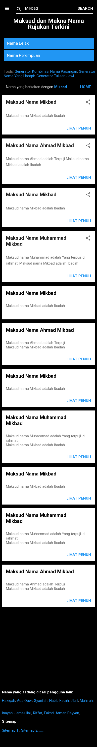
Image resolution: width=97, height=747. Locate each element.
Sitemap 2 (29, 730)
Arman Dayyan (67, 713)
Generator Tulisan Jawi (55, 76)
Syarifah (41, 700)
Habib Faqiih (59, 700)
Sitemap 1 (10, 730)
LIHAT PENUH (78, 359)
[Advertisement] (48, 650)
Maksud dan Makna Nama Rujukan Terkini (48, 23)
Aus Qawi (24, 700)
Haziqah (8, 700)
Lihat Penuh (78, 128)
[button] (88, 103)
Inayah (7, 713)
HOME (85, 87)
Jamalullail (22, 713)
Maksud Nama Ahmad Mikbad (40, 145)
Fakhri (49, 713)
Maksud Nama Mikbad (31, 102)
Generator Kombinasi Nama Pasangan (46, 71)
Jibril (74, 700)
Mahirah (86, 700)
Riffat (37, 713)
